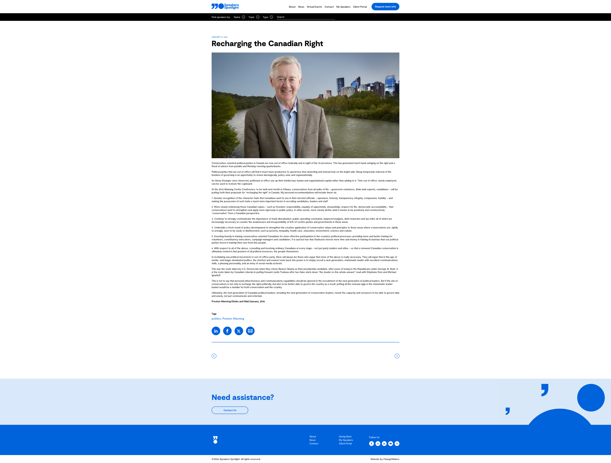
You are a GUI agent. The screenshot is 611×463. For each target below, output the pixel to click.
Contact (329, 6)
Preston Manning (233, 318)
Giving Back (345, 436)
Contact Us (230, 410)
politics (216, 318)
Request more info (385, 6)
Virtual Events (314, 6)
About (292, 6)
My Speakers (343, 6)
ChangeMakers (391, 459)
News (301, 6)
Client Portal (360, 6)
